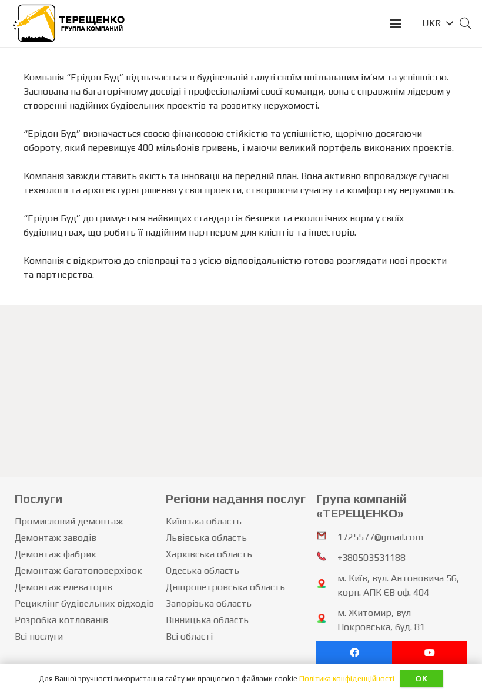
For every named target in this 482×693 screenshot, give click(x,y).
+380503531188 (371, 557)
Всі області (189, 636)
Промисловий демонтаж (69, 521)
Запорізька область (209, 603)
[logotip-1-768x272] (69, 23)
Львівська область (206, 537)
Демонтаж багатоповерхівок (78, 570)
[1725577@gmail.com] (326, 537)
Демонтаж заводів (55, 537)
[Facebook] (353, 652)
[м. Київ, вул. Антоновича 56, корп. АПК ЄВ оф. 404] (326, 585)
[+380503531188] (326, 558)
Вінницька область (207, 619)
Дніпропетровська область (225, 587)
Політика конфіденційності (346, 678)
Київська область (204, 521)
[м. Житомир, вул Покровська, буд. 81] (326, 620)
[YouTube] (429, 652)
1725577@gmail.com (380, 537)
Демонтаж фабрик (55, 554)
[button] (395, 23)
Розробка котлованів (61, 619)
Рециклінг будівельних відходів (84, 603)
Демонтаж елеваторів (63, 587)
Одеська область (202, 570)
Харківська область (209, 554)
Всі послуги (39, 636)
